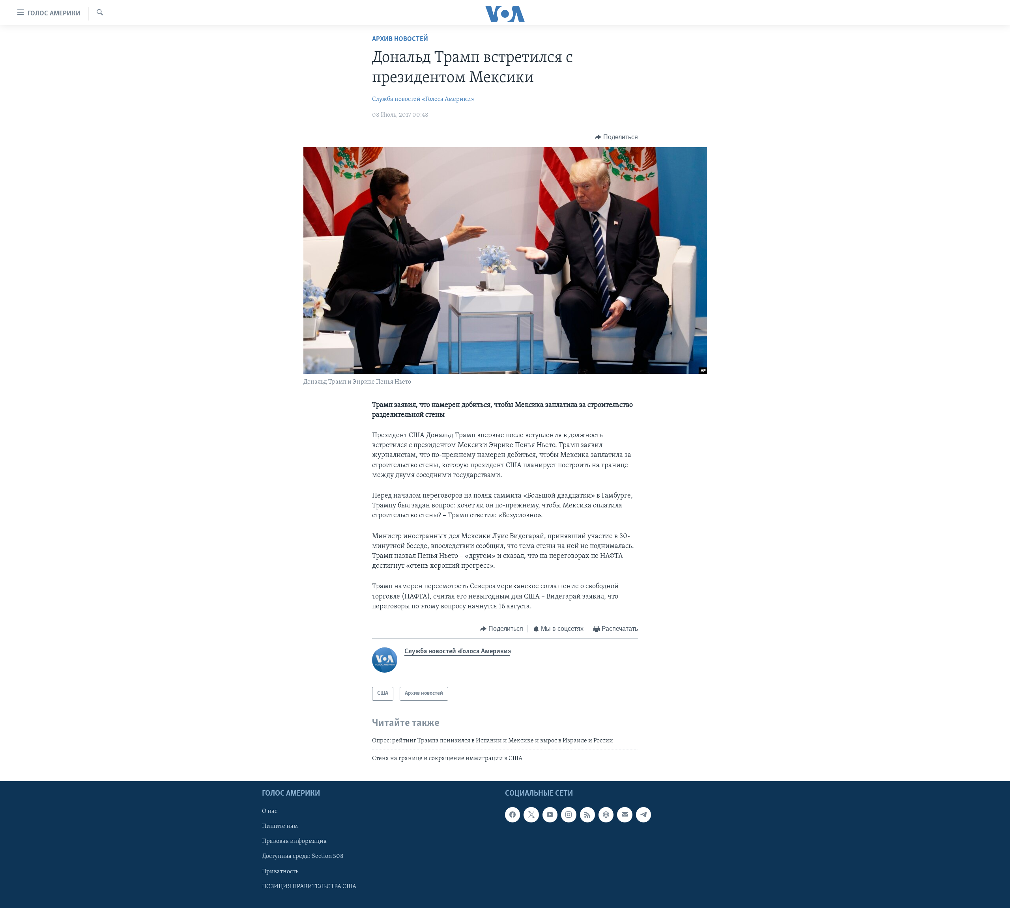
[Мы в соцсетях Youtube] (549, 814)
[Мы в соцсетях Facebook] (512, 814)
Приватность (280, 871)
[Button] (616, 137)
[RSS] (587, 814)
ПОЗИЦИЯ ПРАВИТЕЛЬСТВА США (309, 886)
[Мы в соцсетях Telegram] (643, 814)
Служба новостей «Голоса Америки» (423, 99)
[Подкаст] (606, 814)
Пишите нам (280, 826)
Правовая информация (294, 841)
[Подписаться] (624, 814)
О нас (269, 811)
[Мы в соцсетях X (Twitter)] (531, 814)
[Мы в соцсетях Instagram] (568, 814)
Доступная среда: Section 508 (303, 856)
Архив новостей (400, 39)
